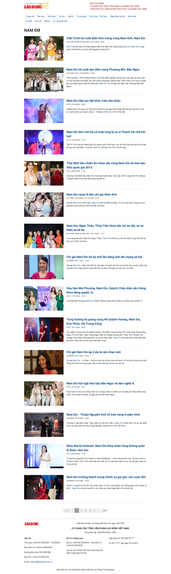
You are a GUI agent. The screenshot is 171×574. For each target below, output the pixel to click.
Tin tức (61, 16)
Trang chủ (30, 16)
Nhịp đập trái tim (117, 16)
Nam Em (126, 46)
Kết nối (38, 21)
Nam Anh (135, 46)
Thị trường (81, 16)
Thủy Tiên (106, 238)
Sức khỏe (132, 16)
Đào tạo (40, 16)
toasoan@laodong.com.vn (41, 562)
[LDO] (44, 48)
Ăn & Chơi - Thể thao (98, 16)
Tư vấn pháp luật (60, 21)
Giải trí (71, 16)
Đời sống (51, 16)
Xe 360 (29, 21)
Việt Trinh (70, 46)
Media (47, 21)
